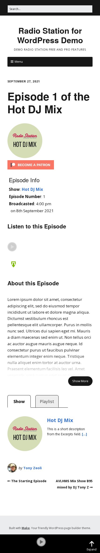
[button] (12, 246)
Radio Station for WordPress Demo (50, 35)
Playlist (47, 401)
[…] (84, 434)
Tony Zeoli (32, 467)
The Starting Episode (29, 481)
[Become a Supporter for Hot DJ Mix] (30, 168)
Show (19, 401)
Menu (19, 61)
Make (26, 528)
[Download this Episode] (12, 264)
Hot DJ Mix (32, 189)
